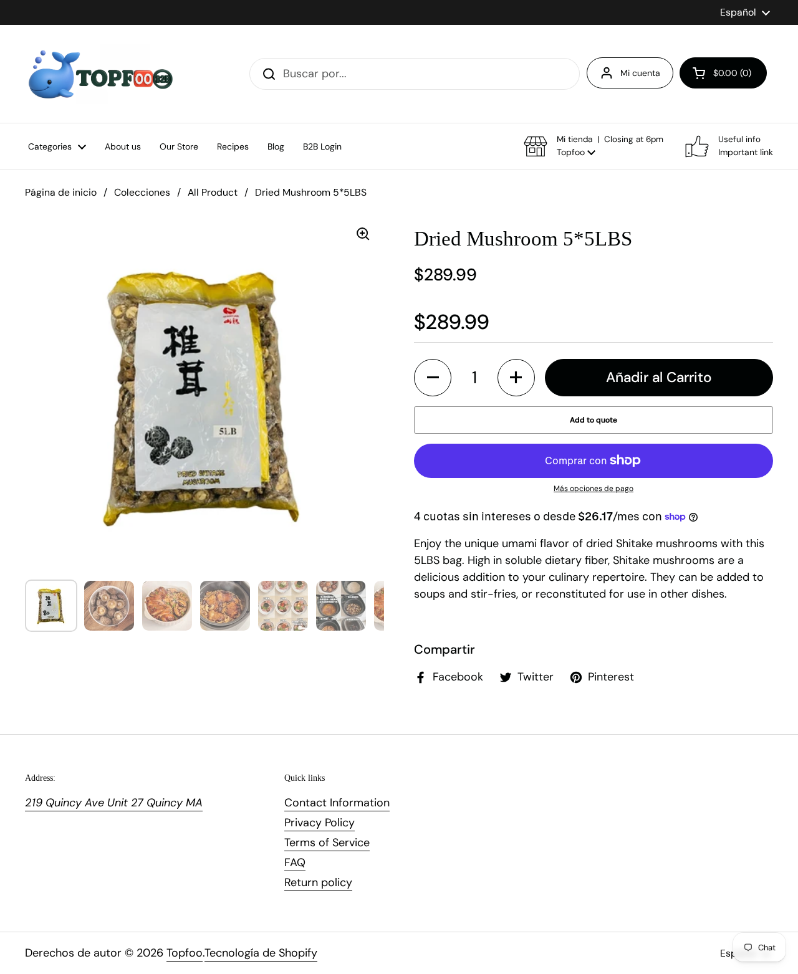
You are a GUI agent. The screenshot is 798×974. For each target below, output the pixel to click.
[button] (723, 72)
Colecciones (142, 192)
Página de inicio (61, 192)
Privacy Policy (319, 822)
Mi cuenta (640, 73)
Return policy (318, 882)
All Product (213, 192)
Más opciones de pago (593, 489)
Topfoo (184, 952)
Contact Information (337, 802)
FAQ (294, 862)
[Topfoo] (99, 74)
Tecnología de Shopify (260, 952)
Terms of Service (327, 842)
